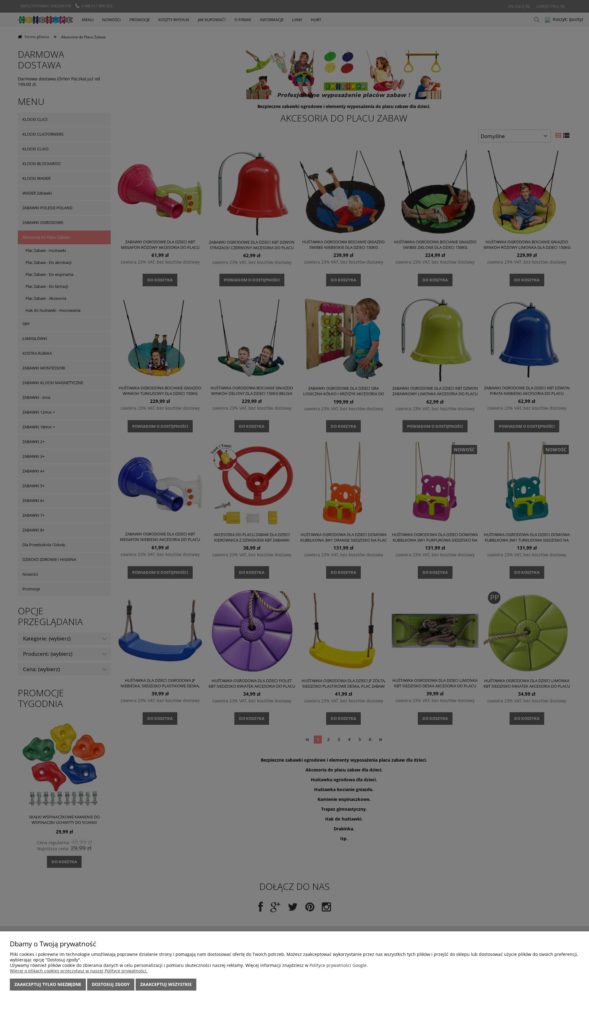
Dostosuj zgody (111, 984)
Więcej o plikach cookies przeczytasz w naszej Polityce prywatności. (79, 971)
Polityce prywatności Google (338, 965)
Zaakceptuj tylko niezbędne (47, 984)
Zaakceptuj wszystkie (166, 984)
